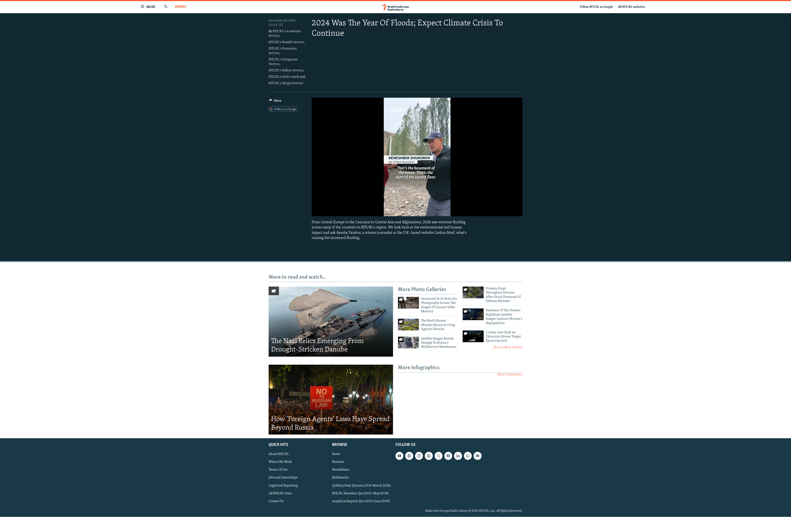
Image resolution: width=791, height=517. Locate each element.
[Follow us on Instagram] (419, 456)
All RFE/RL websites (631, 7)
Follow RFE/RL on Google (596, 7)
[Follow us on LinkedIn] (458, 456)
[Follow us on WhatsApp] (468, 456)
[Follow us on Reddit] (409, 456)
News (336, 454)
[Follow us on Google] (429, 456)
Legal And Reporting (283, 485)
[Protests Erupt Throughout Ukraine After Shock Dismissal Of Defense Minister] (473, 292)
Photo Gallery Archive (507, 347)
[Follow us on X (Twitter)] (438, 456)
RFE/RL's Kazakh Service (286, 42)
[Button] (275, 102)
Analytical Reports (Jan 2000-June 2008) (361, 501)
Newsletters (340, 470)
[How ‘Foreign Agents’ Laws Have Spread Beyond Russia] (331, 400)
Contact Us (276, 501)
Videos (180, 7)
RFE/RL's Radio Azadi (284, 77)
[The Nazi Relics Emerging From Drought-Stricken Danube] (331, 322)
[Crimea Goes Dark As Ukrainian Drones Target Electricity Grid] (473, 336)
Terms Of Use (278, 470)
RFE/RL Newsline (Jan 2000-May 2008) (360, 493)
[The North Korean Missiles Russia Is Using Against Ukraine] (408, 324)
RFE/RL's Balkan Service (286, 70)
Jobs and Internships (283, 477)
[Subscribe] (477, 456)
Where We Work (280, 462)
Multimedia (340, 477)
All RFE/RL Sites (280, 493)
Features (338, 462)
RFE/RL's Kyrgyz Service (286, 83)
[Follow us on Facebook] (448, 456)
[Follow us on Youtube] (399, 456)
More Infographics (510, 374)
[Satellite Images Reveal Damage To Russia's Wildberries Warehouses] (408, 342)
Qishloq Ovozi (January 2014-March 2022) (361, 485)
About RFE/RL (279, 454)
